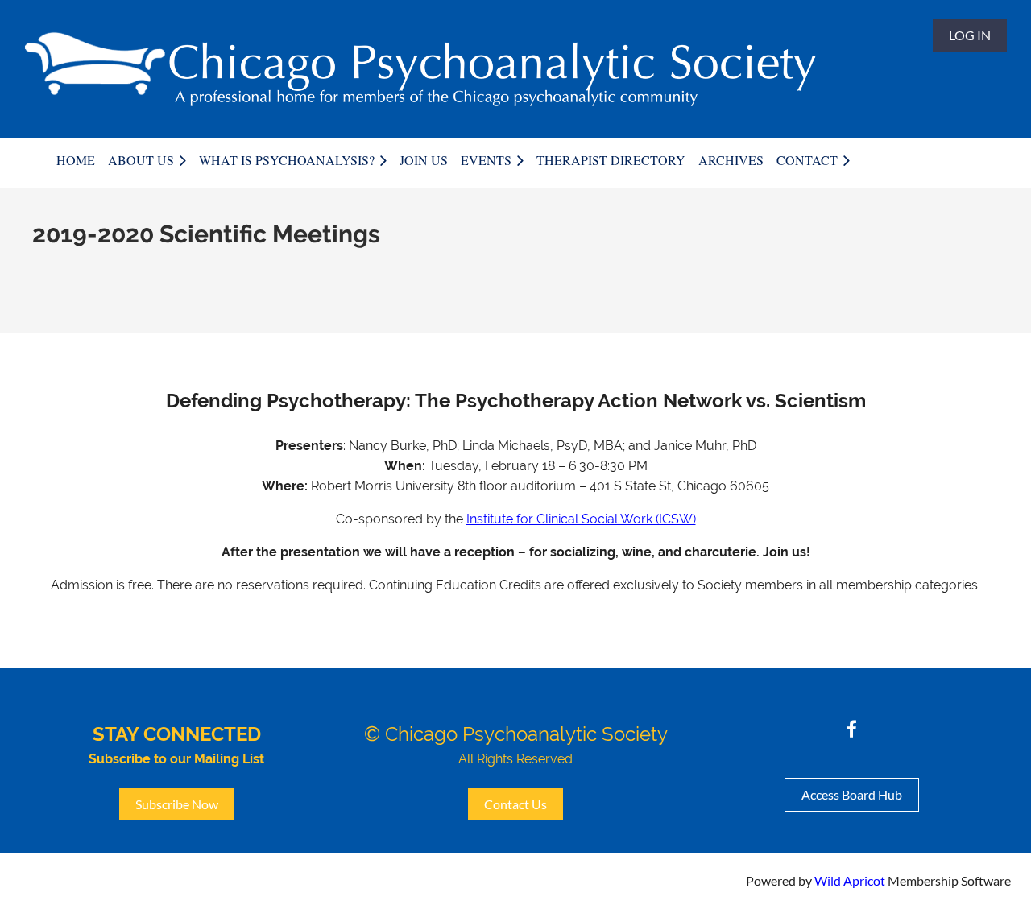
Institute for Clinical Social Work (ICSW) (581, 519)
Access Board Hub (851, 794)
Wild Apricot (849, 880)
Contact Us (515, 804)
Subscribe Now (176, 804)
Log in (970, 35)
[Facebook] (852, 729)
